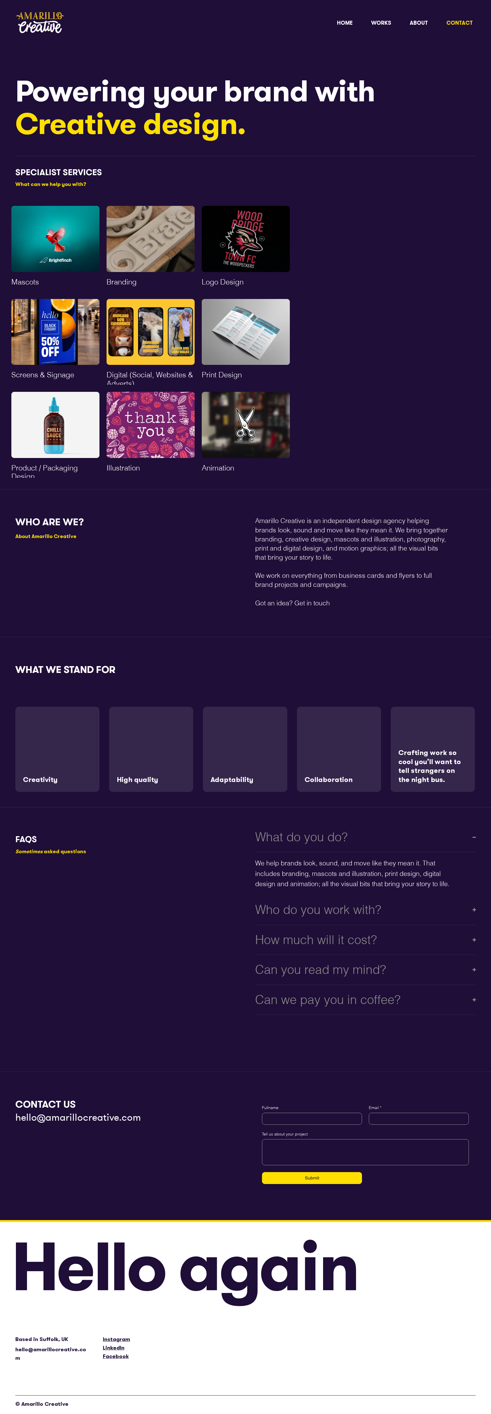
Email (375, 1107)
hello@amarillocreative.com (78, 1117)
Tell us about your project (285, 1134)
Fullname (270, 1107)
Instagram (116, 1339)
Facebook (116, 1356)
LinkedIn (113, 1347)
